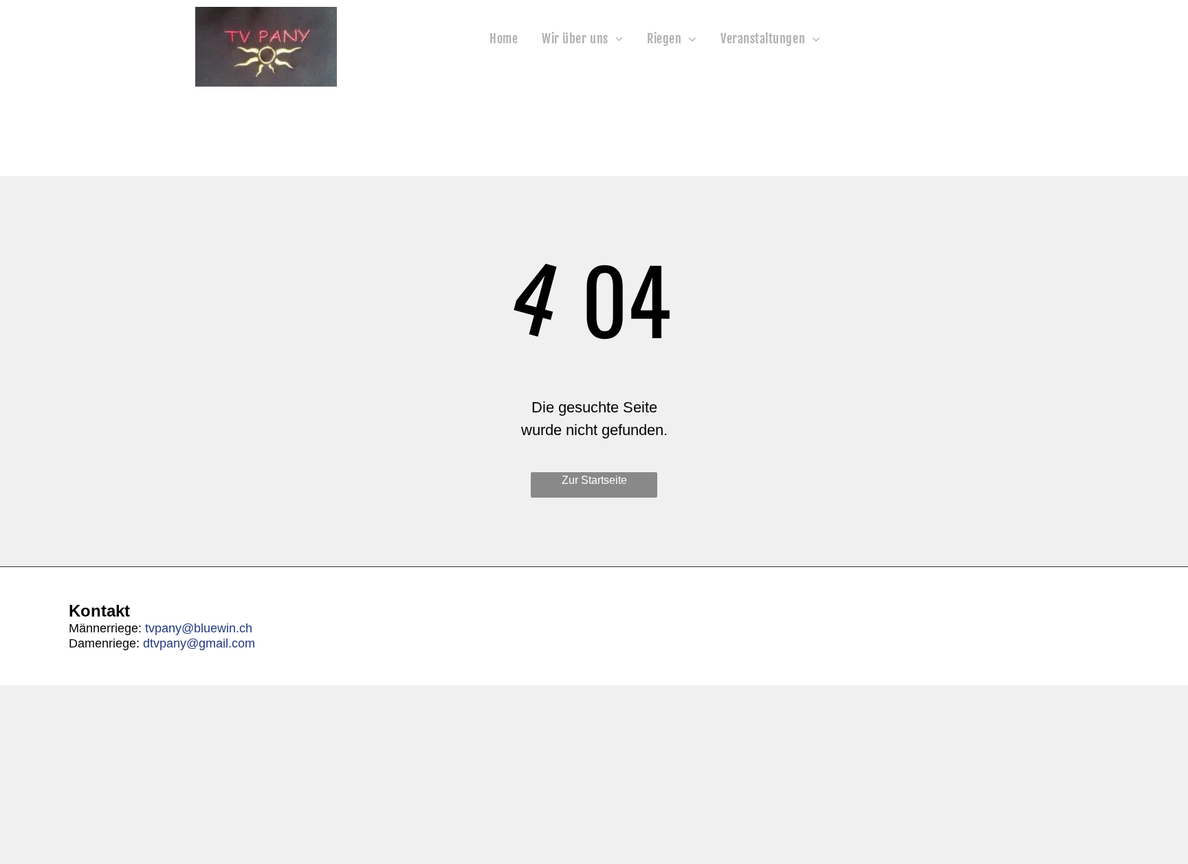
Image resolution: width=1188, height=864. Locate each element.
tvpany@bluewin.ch (198, 628)
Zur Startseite (594, 480)
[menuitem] (505, 38)
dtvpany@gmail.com (199, 643)
